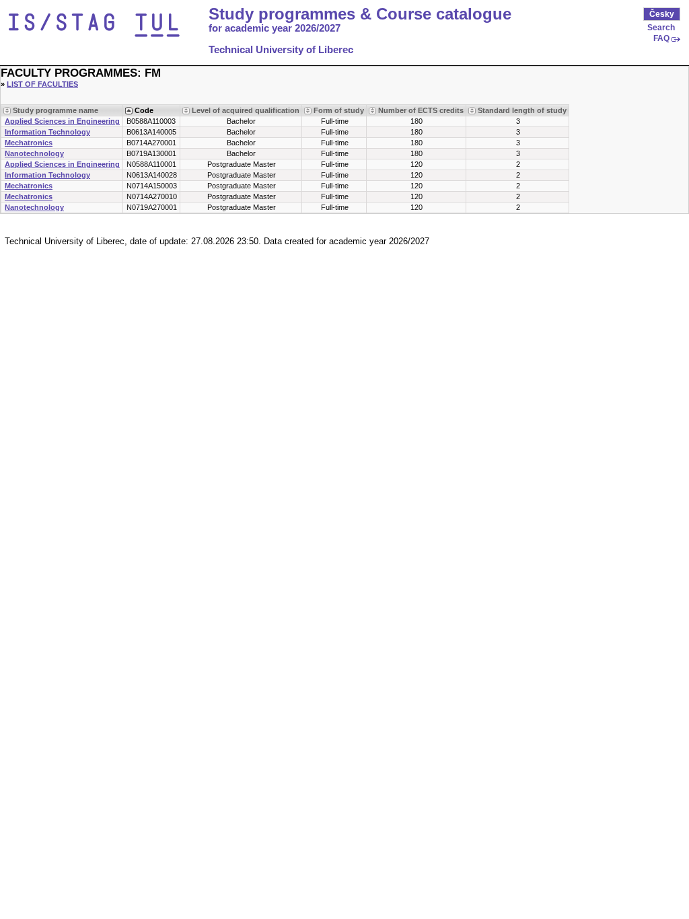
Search (661, 27)
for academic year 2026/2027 (274, 28)
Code (144, 110)
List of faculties (42, 84)
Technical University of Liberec (281, 49)
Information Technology (47, 132)
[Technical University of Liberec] (106, 25)
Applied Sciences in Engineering (62, 121)
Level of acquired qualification (245, 110)
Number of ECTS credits (421, 110)
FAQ (661, 38)
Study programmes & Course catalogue (360, 14)
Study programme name (55, 110)
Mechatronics (28, 143)
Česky (661, 14)
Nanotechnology (34, 153)
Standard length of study (522, 110)
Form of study (339, 110)
